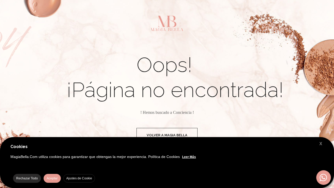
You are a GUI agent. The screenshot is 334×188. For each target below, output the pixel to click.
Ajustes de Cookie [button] (79, 178)
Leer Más (189, 157)
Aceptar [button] (52, 178)
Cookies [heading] (19, 146)
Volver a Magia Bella (167, 135)
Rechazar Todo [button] (27, 178)
